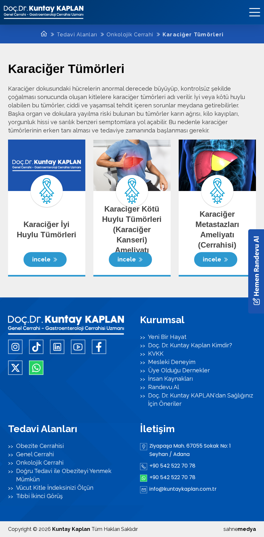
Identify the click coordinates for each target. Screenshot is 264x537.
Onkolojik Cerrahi (130, 35)
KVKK (156, 353)
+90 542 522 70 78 (172, 465)
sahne (239, 529)
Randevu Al (163, 387)
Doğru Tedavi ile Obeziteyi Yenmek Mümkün (63, 475)
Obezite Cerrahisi (40, 445)
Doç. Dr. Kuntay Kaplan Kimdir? (190, 345)
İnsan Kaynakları (170, 378)
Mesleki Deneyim (171, 362)
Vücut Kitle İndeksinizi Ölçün (54, 487)
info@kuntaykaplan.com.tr (183, 489)
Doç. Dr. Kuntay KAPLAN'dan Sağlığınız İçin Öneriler (200, 399)
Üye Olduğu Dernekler (179, 370)
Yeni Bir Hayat (167, 336)
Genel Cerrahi (35, 454)
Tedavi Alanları (77, 35)
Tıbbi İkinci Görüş (39, 496)
